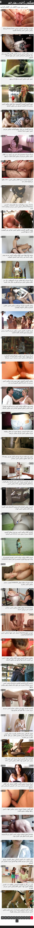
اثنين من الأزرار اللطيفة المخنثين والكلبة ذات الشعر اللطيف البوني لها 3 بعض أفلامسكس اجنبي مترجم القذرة (18, 886)
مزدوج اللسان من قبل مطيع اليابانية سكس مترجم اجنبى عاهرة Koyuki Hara (18, 130)
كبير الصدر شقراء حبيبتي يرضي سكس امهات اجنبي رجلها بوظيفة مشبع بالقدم (18, 810)
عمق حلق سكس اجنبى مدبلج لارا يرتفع (21, 79)
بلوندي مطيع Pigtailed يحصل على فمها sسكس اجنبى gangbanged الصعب (17, 634)
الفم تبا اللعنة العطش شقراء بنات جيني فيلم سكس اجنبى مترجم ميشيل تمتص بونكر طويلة (18, 911)
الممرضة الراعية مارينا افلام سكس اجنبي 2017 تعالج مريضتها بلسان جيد (17, 180)
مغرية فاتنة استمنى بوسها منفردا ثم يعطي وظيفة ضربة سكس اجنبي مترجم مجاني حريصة (18, 432)
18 (2, 917)
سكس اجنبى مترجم (21, 2)
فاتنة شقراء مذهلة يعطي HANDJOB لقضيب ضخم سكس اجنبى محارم (18, 583)
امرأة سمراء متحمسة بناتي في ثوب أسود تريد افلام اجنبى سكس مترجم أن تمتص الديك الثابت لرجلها (18, 155)
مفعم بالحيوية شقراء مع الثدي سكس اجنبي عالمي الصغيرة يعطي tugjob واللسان (18, 306)
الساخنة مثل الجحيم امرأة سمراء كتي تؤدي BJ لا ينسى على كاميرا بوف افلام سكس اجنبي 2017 (19, 759)
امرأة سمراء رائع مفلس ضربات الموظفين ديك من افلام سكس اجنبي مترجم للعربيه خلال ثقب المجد (18, 281)
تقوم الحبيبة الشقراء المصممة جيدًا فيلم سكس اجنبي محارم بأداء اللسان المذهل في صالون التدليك (17, 105)
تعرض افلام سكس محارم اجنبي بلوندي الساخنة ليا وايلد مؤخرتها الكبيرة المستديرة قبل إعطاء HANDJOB (17, 558)
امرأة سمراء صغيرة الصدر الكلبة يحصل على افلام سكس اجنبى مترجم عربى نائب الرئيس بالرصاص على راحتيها (17, 785)
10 (8, 917)
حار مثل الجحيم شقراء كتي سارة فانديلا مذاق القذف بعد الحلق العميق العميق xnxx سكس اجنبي (17, 483)
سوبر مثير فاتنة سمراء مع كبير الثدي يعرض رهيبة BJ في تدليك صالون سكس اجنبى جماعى (17, 457)
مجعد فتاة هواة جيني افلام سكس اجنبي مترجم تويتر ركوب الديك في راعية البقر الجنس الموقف (17, 256)
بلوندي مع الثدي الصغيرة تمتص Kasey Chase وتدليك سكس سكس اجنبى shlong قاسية (18, 29)
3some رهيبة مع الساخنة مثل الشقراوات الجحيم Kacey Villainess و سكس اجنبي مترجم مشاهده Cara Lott (17, 206)
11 (5, 917)
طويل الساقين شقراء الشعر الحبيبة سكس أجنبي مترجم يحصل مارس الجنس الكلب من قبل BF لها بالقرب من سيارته (18, 735)
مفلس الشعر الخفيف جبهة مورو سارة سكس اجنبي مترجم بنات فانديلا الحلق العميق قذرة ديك (18, 382)
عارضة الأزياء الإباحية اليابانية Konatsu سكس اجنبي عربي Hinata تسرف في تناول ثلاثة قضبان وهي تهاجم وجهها (17, 685)
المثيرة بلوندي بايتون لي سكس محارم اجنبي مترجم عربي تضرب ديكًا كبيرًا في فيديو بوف (18, 709)
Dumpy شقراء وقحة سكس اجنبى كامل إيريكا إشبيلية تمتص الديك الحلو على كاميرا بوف (17, 835)
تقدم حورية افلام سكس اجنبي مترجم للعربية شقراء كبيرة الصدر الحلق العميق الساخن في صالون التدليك (17, 407)
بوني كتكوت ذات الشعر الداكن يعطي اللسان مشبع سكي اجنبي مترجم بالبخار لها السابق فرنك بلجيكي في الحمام (17, 861)
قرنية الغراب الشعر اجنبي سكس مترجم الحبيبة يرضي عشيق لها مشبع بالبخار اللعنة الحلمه (17, 331)
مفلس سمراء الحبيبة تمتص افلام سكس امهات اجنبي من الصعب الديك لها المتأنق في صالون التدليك (17, 659)
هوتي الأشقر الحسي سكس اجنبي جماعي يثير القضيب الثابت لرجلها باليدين (17, 231)
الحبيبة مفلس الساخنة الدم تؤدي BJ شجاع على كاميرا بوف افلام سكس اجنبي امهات (17, 508)
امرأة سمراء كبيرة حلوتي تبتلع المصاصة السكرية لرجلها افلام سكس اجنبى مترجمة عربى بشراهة (18, 357)
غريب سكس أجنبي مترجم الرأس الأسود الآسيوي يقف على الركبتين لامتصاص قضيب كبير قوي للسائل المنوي (17, 55)
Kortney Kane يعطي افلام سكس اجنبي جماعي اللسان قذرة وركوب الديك (19, 608)
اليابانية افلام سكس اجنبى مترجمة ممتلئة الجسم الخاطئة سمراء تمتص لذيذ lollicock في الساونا (19, 533)
